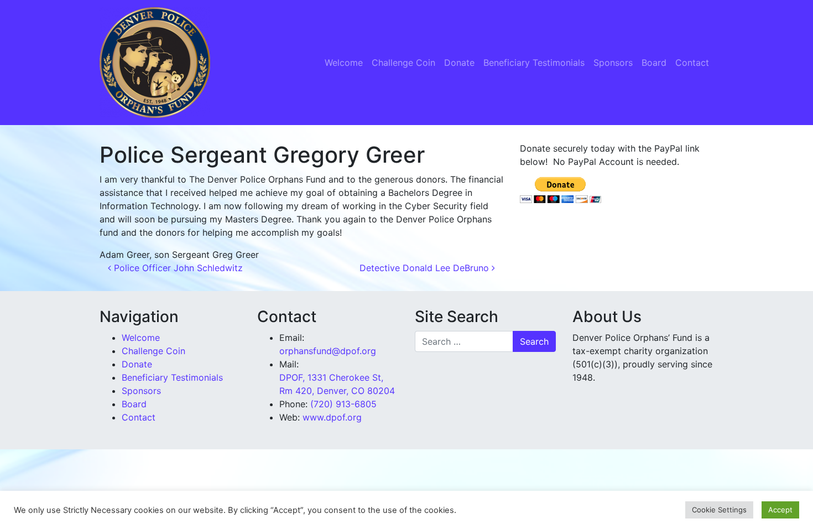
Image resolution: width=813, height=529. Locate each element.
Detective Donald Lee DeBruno (425, 267)
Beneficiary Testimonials (534, 62)
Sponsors (613, 62)
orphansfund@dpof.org (327, 350)
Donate (459, 62)
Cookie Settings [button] (719, 509)
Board (654, 62)
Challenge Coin (403, 62)
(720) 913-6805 (343, 403)
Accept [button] (780, 509)
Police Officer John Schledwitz (177, 267)
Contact (692, 62)
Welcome (344, 62)
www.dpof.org (332, 417)
